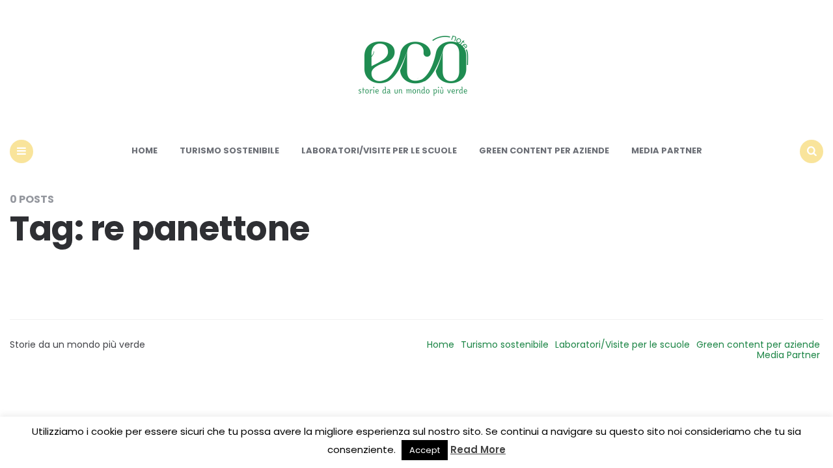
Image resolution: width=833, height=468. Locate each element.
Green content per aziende (544, 150)
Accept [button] (424, 450)
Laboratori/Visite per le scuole (379, 150)
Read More (478, 449)
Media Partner (666, 150)
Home (144, 150)
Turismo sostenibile (229, 150)
